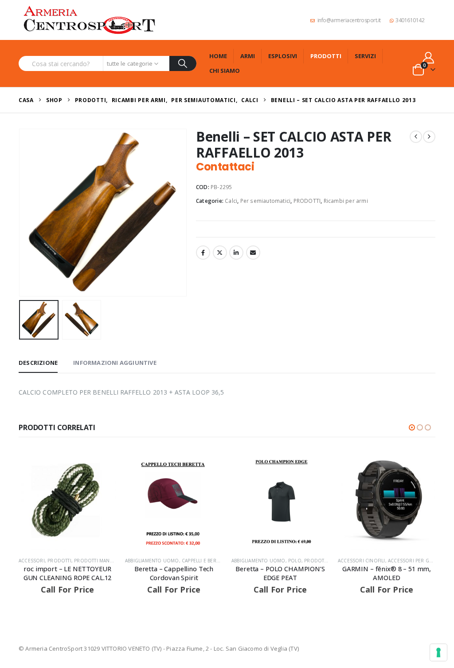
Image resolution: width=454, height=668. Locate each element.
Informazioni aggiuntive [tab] (115, 363)
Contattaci (225, 166)
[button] (20, 212)
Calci (231, 201)
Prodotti (325, 56)
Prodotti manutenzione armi (112, 560)
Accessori (32, 560)
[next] (429, 136)
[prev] (416, 136)
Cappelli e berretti (205, 560)
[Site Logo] (89, 20)
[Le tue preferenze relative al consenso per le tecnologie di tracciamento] (438, 652)
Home (218, 56)
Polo (294, 560)
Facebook (203, 252)
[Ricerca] (182, 63)
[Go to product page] (67, 501)
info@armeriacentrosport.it (349, 20)
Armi (247, 56)
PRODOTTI (307, 201)
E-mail (253, 252)
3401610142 (409, 20)
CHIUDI (437, 555)
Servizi (365, 56)
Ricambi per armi (346, 201)
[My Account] (428, 57)
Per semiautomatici (265, 201)
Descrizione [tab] (38, 363)
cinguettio (220, 252)
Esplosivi (282, 56)
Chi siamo (224, 71)
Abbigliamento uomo (152, 560)
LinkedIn (236, 252)
